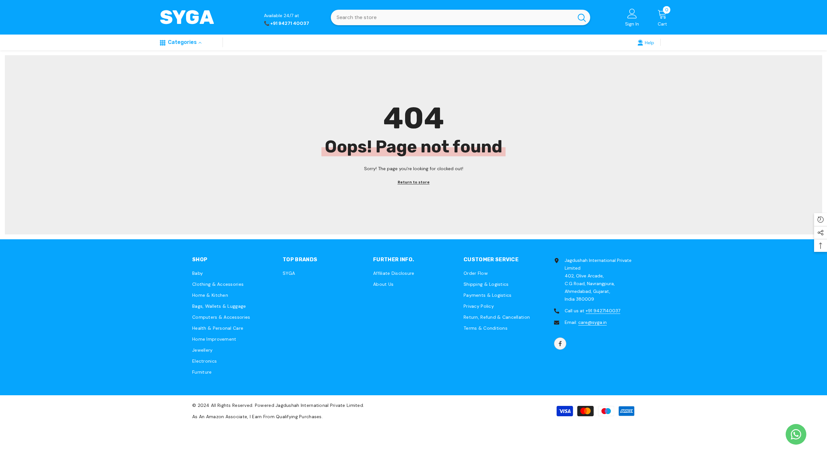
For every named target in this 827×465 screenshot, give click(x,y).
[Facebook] (560, 343)
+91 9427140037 (603, 311)
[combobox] (452, 17)
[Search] (460, 17)
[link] (645, 42)
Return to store (414, 182)
